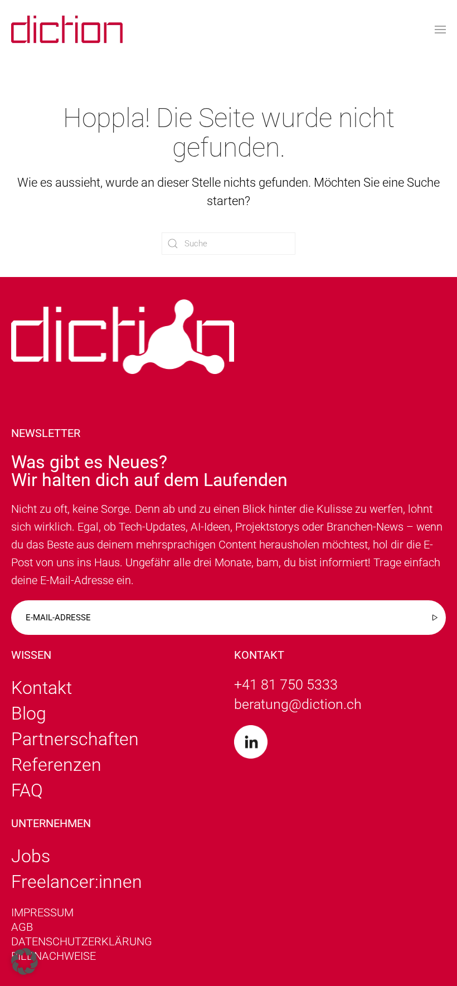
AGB (22, 927)
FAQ (27, 790)
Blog (28, 713)
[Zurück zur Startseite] (67, 29)
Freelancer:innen (76, 881)
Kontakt (41, 687)
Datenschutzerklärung (81, 941)
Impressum (42, 912)
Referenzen (56, 764)
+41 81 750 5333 (286, 685)
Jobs (30, 856)
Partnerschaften (75, 739)
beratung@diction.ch (298, 704)
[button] (440, 29)
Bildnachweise (53, 956)
